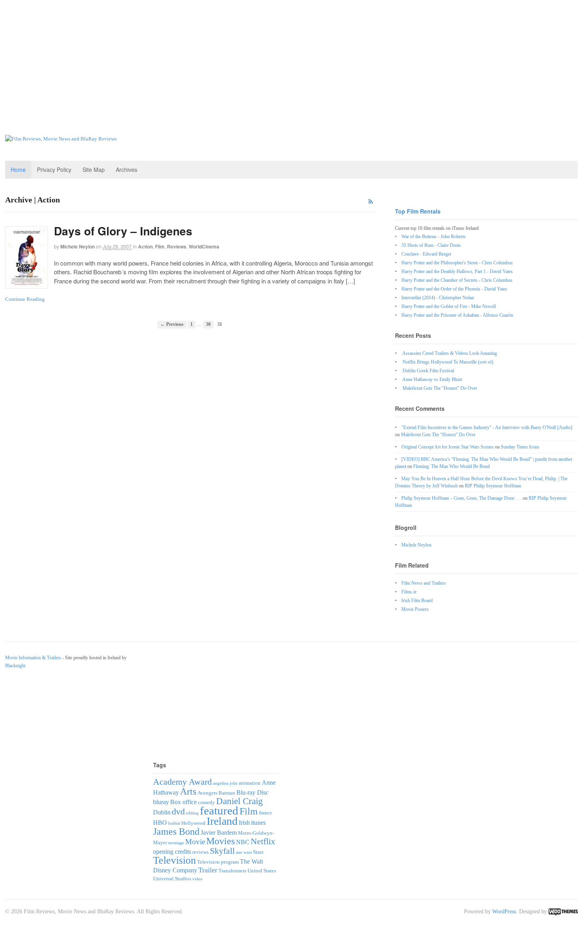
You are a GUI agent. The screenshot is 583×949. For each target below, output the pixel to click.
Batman (227, 793)
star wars (244, 852)
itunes (258, 822)
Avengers (207, 793)
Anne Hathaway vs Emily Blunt (432, 379)
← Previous (172, 324)
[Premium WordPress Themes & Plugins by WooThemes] (563, 911)
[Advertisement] (291, 59)
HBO (160, 822)
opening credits (172, 851)
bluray (161, 802)
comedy (206, 802)
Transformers (232, 871)
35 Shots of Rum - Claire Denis (431, 245)
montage (176, 843)
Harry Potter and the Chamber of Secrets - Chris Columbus (456, 280)
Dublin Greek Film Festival (428, 370)
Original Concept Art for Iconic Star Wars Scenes (447, 447)
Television (174, 860)
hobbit (174, 823)
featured (219, 810)
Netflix (263, 841)
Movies (220, 840)
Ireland (222, 821)
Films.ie (408, 592)
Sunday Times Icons (520, 447)
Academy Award (182, 782)
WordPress (504, 911)
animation (250, 783)
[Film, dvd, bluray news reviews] (61, 139)
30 (208, 324)
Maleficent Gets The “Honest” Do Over (440, 388)
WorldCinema (204, 246)
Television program (218, 862)
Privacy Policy (54, 169)
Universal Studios (172, 879)
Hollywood (193, 823)
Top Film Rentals (418, 211)
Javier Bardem (219, 832)
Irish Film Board (417, 600)
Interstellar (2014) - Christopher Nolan (437, 297)
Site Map (93, 169)
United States (261, 871)
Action (145, 246)
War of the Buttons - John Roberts (433, 236)
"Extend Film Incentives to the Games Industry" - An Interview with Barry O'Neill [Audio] (486, 427)
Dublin (162, 812)
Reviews (176, 246)
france (265, 813)
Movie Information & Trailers (33, 657)
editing (192, 813)
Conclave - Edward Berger (426, 254)
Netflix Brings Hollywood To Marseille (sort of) (448, 362)
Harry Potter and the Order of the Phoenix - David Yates (454, 289)
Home (18, 169)
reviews (200, 852)
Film (160, 246)
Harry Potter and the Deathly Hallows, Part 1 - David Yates (457, 271)
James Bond (176, 831)
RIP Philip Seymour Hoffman (493, 486)
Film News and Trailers (423, 583)
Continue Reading (25, 299)
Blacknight (15, 665)
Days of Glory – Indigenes (123, 231)
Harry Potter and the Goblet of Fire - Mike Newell (448, 306)
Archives (126, 169)
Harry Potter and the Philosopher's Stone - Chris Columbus (457, 263)
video (197, 879)
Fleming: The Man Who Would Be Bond (451, 466)
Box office (183, 802)
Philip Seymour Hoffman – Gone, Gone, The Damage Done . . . (461, 498)
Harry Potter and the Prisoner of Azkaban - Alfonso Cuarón (457, 315)
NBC (242, 842)
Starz (258, 852)
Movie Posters (415, 609)
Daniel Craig (239, 801)
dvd (178, 811)
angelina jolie (225, 783)
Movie (195, 841)
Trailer (207, 870)
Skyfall (222, 851)
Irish (244, 822)
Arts (188, 791)
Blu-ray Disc (252, 792)
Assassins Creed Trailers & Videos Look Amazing (449, 353)
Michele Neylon (77, 246)
